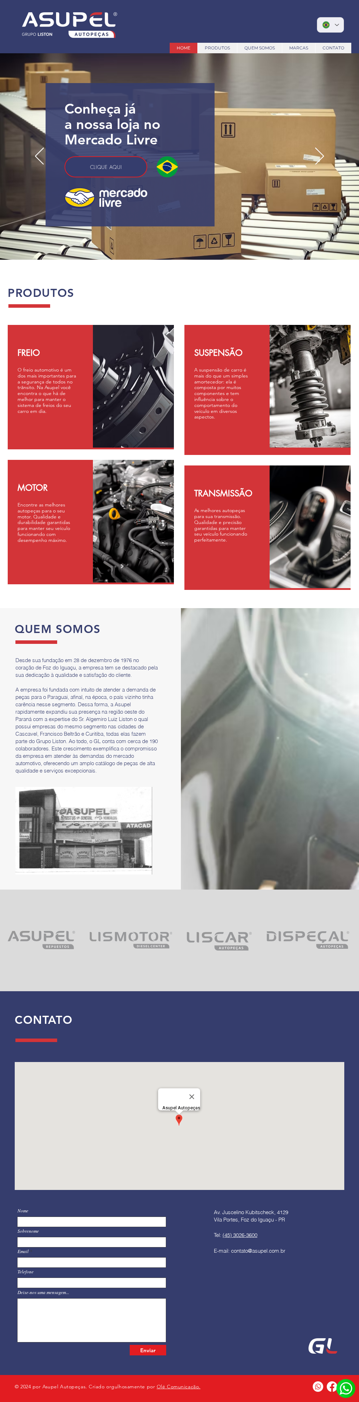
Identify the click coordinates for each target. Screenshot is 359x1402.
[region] (91, 387)
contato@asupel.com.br (258, 1250)
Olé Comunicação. (179, 1386)
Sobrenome (28, 1231)
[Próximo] (319, 157)
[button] (83, 830)
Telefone (26, 1272)
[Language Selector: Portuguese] (330, 25)
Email (23, 1251)
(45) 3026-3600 (240, 1235)
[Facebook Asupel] (332, 1386)
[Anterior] (39, 157)
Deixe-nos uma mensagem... (43, 1292)
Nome (23, 1211)
